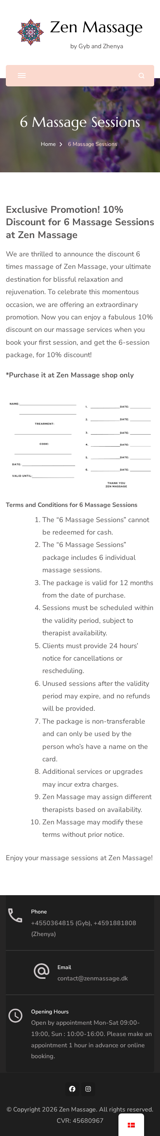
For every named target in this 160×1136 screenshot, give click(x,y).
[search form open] (141, 75)
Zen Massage (96, 27)
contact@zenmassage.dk (92, 978)
